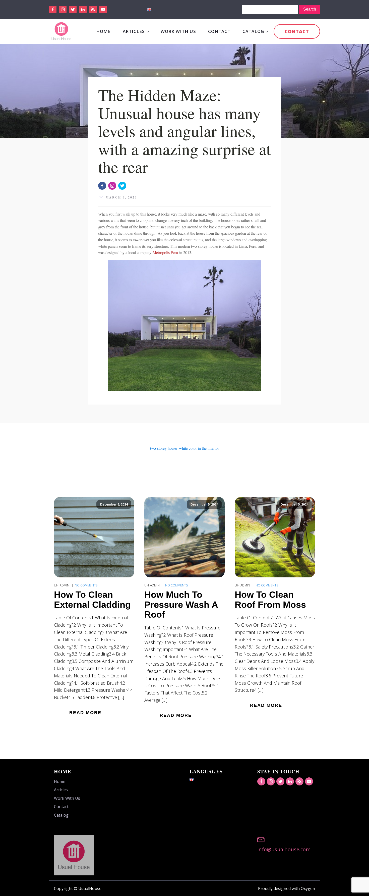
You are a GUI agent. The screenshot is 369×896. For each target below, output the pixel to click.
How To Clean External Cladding (92, 600)
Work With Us (178, 31)
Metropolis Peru (165, 252)
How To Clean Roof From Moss (270, 600)
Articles (134, 31)
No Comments (86, 585)
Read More (85, 712)
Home (103, 31)
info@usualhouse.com (284, 849)
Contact (219, 31)
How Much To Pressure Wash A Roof (181, 605)
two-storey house (163, 448)
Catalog (253, 31)
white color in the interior (199, 448)
